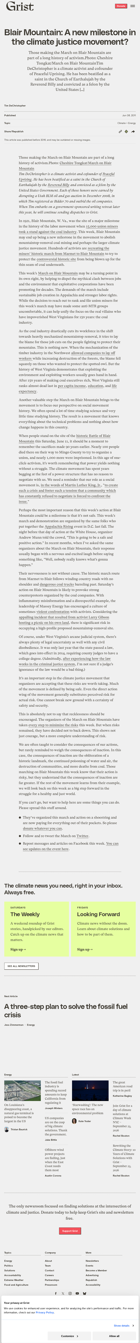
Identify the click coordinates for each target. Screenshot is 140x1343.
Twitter (82, 836)
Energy (31, 1024)
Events (89, 1265)
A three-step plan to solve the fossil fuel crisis (66, 1010)
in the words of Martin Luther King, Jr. (71, 485)
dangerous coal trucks (57, 584)
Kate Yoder (85, 1121)
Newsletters (92, 1260)
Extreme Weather (13, 1279)
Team (48, 1265)
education (95, 386)
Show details (121, 1325)
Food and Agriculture (16, 1284)
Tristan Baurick (19, 1129)
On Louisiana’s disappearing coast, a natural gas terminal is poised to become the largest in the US (19, 1113)
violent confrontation (53, 612)
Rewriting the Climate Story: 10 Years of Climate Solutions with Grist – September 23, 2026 (124, 1158)
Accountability (12, 1275)
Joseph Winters (53, 1108)
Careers (49, 1275)
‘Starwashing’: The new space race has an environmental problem (87, 1109)
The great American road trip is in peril (122, 1086)
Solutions (9, 1270)
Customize (67, 1335)
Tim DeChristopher (15, 105)
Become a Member (96, 1270)
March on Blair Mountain (58, 273)
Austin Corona (53, 1175)
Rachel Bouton (121, 1135)
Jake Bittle (51, 1139)
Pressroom (51, 1284)
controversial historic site (56, 259)
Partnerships (52, 1279)
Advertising (92, 1275)
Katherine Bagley (122, 1095)
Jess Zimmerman (13, 1024)
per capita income (72, 386)
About (48, 1260)
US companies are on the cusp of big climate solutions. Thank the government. (56, 1126)
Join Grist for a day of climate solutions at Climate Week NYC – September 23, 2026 (122, 1118)
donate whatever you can (42, 828)
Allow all (114, 1335)
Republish (91, 1279)
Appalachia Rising (59, 527)
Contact (49, 1270)
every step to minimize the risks (53, 725)
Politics (8, 1265)
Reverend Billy (58, 185)
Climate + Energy (126, 123)
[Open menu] (133, 6)
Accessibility (93, 1284)
